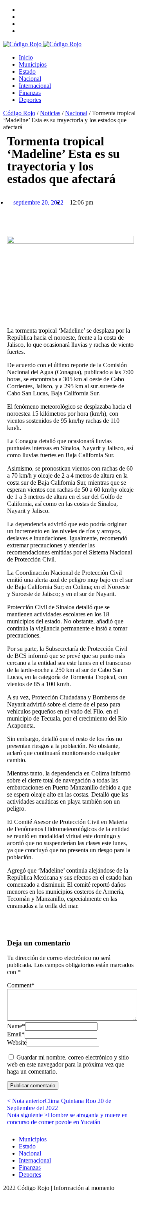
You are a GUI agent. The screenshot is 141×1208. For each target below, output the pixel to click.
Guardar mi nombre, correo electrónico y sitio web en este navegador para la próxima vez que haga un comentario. (68, 1064)
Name (16, 1026)
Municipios (33, 64)
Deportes (30, 99)
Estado (27, 71)
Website (17, 1042)
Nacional (30, 78)
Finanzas (30, 92)
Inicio (26, 57)
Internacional (35, 85)
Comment (20, 985)
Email (16, 1034)
